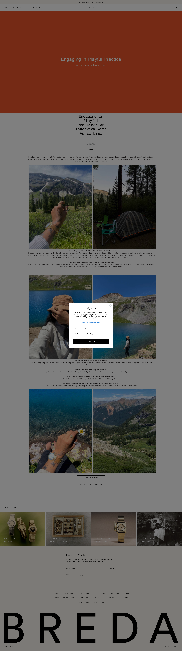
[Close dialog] (110, 305)
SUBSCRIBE (91, 342)
